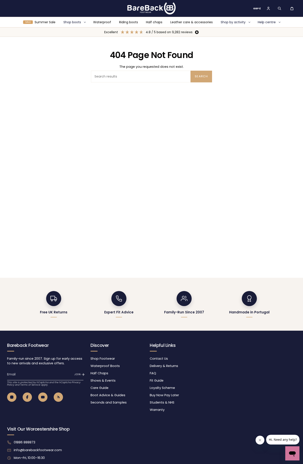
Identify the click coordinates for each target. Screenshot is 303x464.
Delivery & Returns (164, 366)
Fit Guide (156, 380)
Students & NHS (162, 402)
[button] (279, 8)
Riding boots (128, 22)
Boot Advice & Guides (108, 395)
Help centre (267, 22)
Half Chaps (99, 373)
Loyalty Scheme (162, 388)
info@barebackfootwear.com (38, 450)
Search (201, 76)
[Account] (268, 8)
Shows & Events (103, 380)
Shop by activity (233, 22)
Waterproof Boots (105, 366)
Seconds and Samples (109, 402)
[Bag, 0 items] (292, 8)
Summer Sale (40, 22)
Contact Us (159, 358)
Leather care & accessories (191, 22)
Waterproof (102, 22)
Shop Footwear (103, 358)
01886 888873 (24, 442)
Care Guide (99, 388)
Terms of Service (30, 384)
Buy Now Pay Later (164, 395)
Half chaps (154, 22)
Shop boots (72, 22)
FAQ (153, 373)
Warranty (157, 410)
